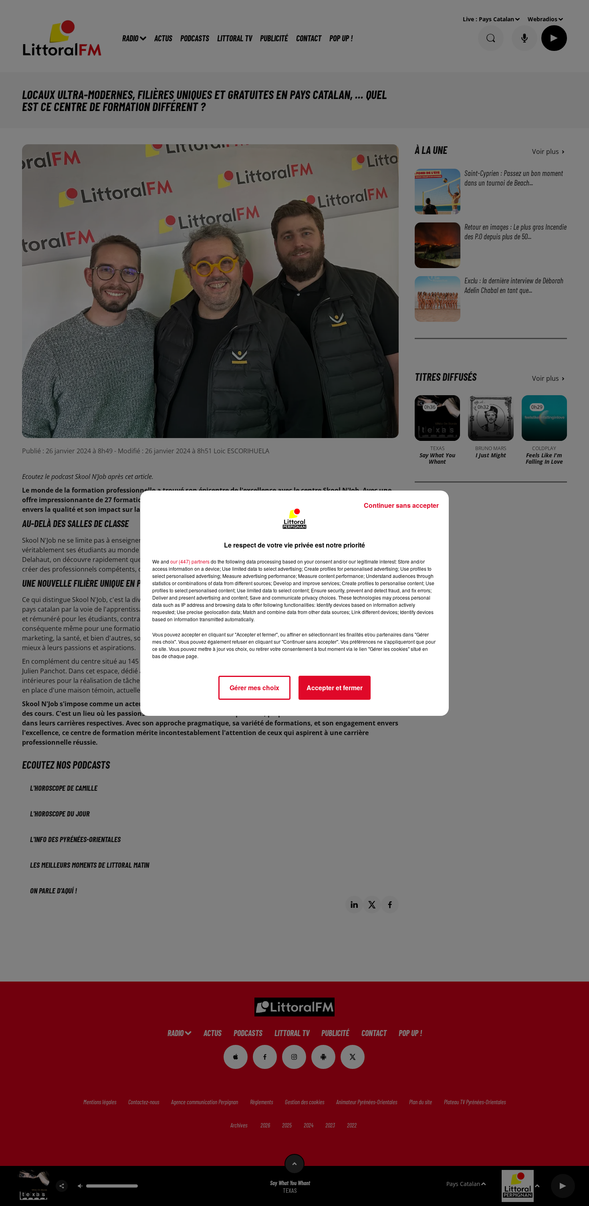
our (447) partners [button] (190, 561)
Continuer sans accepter (401, 505)
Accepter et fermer (335, 687)
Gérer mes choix (254, 687)
